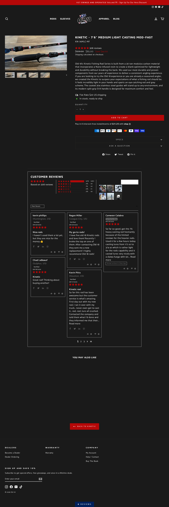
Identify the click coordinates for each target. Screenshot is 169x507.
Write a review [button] (129, 182)
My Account (91, 452)
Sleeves (65, 18)
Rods (53, 18)
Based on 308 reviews (42, 185)
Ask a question (119, 145)
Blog (116, 18)
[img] (48, 227)
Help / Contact (92, 457)
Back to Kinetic (86, 426)
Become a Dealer (12, 452)
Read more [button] (74, 324)
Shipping (79, 54)
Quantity (81, 104)
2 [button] (81, 341)
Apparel (104, 18)
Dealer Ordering (12, 457)
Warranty (49, 452)
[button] (82, 48)
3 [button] (84, 341)
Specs (119, 139)
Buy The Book (92, 461)
